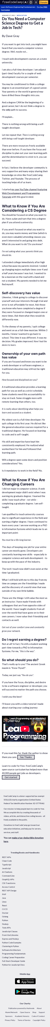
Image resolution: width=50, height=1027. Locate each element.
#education (22, 15)
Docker (5, 913)
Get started (11, 777)
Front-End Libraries (10, 935)
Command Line (8, 876)
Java (4, 898)
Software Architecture (11, 950)
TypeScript (6, 864)
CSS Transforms (8, 883)
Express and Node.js (10, 939)
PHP (4, 894)
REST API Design (9, 890)
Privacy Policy (10, 1020)
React (4, 905)
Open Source (25, 1012)
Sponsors (8, 1016)
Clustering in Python (10, 946)
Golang (5, 916)
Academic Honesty (22, 1016)
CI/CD (5, 909)
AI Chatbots (7, 872)
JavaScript (6, 868)
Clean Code (7, 861)
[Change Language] (31, 2)
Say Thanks (26, 757)
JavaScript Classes (9, 931)
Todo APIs (6, 927)
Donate (43, 2)
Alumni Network (11, 1012)
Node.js (5, 924)
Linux (4, 901)
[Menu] (36, 2)
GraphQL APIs (8, 879)
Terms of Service (24, 1020)
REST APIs (6, 857)
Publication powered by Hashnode (21, 1008)
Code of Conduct (38, 1016)
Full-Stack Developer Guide (13, 961)
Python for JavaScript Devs (13, 965)
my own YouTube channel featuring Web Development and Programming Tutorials (24, 193)
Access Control (8, 887)
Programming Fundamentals (14, 953)
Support (42, 1012)
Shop (34, 1012)
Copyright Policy (39, 1020)
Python (5, 920)
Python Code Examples (11, 942)
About (39, 1008)
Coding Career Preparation (13, 957)
